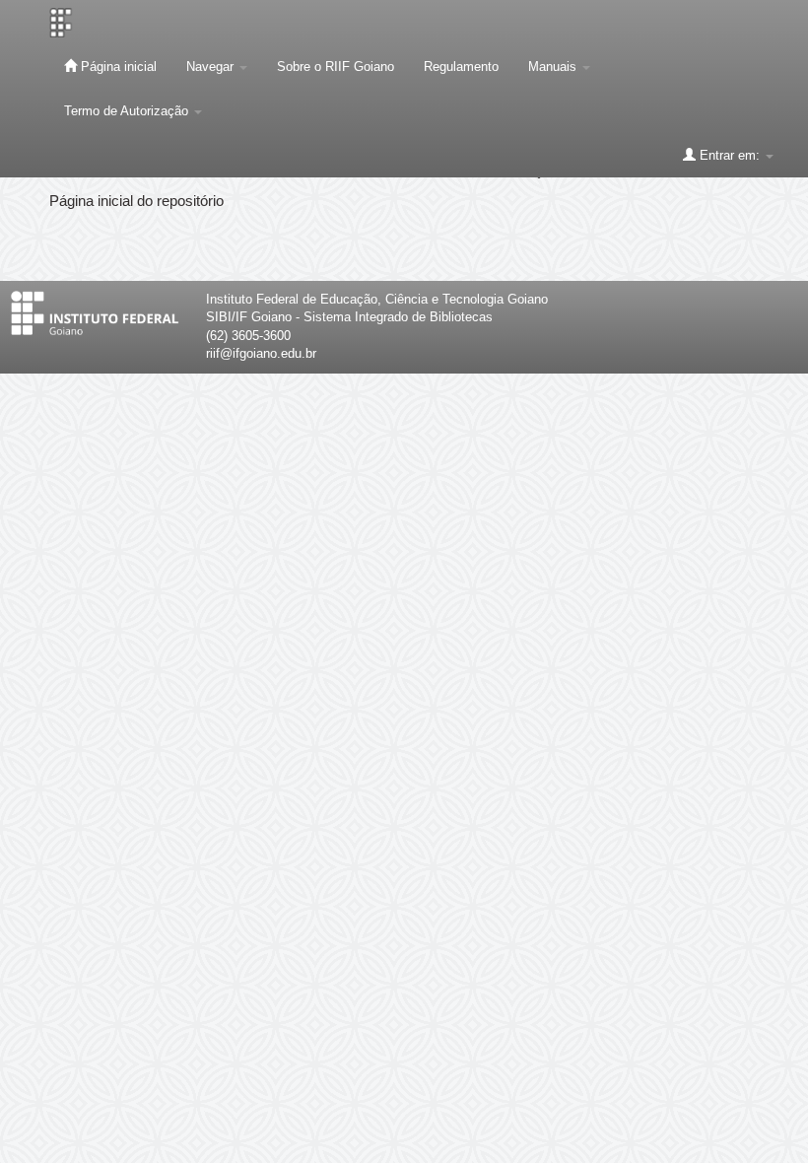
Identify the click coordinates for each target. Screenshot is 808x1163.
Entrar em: (730, 155)
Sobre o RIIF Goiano (335, 66)
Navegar (211, 66)
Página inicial (117, 66)
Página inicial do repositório (136, 200)
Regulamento (461, 66)
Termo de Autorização (128, 110)
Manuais (554, 66)
